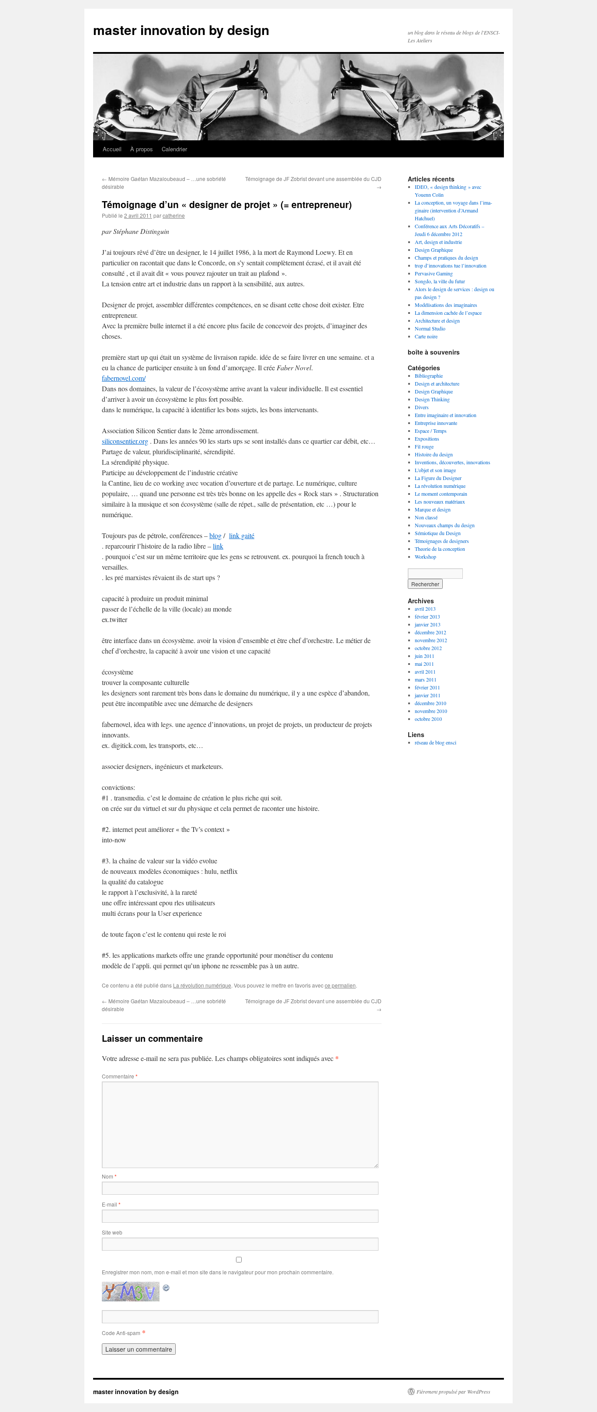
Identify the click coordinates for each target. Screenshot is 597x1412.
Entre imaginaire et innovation (445, 414)
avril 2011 (425, 671)
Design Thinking (432, 399)
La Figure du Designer (438, 477)
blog (215, 535)
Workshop (425, 556)
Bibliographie (429, 375)
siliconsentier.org (125, 440)
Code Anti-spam (121, 1332)
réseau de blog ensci (435, 742)
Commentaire (120, 1076)
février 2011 (427, 687)
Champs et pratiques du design (446, 257)
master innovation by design (181, 29)
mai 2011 (424, 663)
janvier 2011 (428, 695)
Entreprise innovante (436, 422)
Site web (112, 1232)
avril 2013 (425, 608)
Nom (109, 1176)
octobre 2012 (428, 647)
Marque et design (433, 509)
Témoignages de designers (442, 540)
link (218, 545)
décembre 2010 (430, 702)
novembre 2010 (431, 710)
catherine (174, 215)
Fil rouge (424, 446)
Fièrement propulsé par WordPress (453, 1391)
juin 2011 (424, 655)
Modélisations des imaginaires (446, 304)
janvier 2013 (428, 624)
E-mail (111, 1204)
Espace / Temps (431, 430)
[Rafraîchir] (166, 1286)
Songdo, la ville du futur (440, 281)
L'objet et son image (435, 469)
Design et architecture (437, 383)
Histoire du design (434, 454)
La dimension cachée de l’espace (448, 312)
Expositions (427, 438)
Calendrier (174, 149)
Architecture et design (437, 320)
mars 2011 (426, 679)
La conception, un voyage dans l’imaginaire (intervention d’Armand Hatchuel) (453, 210)
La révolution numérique (202, 985)
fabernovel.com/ (124, 378)
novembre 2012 (431, 639)
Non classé (426, 517)
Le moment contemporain (441, 493)
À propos (141, 149)
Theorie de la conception (440, 548)
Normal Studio (430, 328)
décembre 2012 (430, 632)
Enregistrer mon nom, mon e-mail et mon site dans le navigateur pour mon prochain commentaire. (217, 1272)
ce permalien (340, 985)
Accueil (112, 149)
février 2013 (427, 616)
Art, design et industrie (438, 241)
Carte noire (426, 336)
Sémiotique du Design (438, 532)
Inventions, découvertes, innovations (452, 462)
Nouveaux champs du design (445, 525)
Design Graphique (434, 249)
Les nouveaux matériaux (440, 501)
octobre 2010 (428, 718)
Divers (422, 406)
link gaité (241, 535)
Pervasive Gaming (434, 273)
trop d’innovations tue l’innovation (450, 265)
